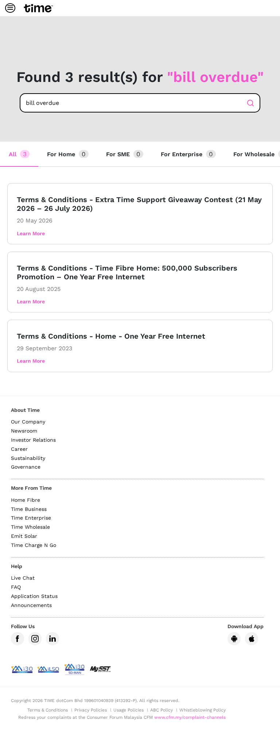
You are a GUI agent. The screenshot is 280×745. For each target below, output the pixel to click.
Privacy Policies (90, 710)
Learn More (31, 233)
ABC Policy (161, 710)
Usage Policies (128, 710)
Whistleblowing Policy (202, 710)
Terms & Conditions (47, 710)
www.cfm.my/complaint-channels (190, 717)
